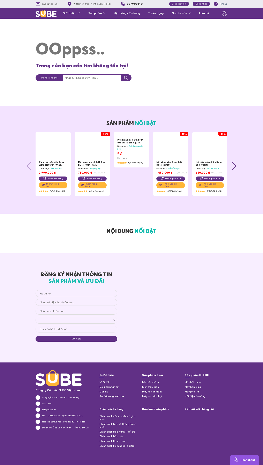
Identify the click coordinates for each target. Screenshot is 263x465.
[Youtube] (202, 417)
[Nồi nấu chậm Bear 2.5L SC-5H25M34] (170, 146)
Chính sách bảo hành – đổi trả (117, 431)
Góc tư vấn (179, 13)
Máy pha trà (192, 391)
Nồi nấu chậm (150, 382)
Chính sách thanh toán (112, 441)
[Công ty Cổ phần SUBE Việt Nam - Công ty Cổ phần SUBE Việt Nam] (46, 13)
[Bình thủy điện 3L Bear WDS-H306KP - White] (53, 146)
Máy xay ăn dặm (152, 391)
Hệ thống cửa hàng (127, 13)
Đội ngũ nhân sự (109, 386)
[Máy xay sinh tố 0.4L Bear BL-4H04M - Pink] (92, 146)
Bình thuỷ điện (150, 386)
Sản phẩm (95, 13)
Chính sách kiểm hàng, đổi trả (117, 445)
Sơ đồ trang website (111, 396)
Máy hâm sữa (193, 386)
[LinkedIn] (194, 417)
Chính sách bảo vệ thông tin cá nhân (117, 426)
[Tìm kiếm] (224, 13)
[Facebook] (187, 417)
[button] (29, 166)
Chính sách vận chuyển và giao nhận (117, 418)
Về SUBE (104, 382)
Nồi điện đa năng (195, 396)
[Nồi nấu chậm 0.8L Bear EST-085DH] (210, 146)
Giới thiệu (69, 13)
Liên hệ (204, 13)
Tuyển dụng (156, 13)
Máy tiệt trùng (193, 382)
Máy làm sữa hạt (152, 396)
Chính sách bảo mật (111, 436)
